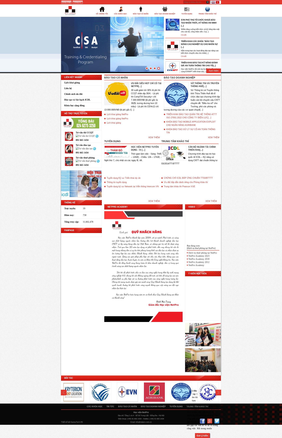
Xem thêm (214, 71)
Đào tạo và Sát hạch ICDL (77, 100)
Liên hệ (68, 88)
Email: (132, 422)
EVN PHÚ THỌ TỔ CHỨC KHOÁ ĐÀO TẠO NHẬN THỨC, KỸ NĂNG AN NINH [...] (199, 23)
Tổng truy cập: (71, 222)
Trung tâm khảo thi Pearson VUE (179, 186)
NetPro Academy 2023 (198, 256)
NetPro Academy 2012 (198, 262)
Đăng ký (77, 2)
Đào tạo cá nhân (116, 77)
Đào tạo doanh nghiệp (179, 77)
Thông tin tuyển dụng (117, 182)
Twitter (216, 421)
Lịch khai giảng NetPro (117, 114)
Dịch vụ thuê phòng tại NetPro (202, 253)
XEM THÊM (154, 137)
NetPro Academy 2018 (198, 259)
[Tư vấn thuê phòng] (86, 161)
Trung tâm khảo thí (175, 141)
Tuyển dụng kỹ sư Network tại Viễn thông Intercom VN (133, 186)
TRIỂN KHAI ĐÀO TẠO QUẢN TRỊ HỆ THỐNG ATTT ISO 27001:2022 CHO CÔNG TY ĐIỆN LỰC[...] (191, 116)
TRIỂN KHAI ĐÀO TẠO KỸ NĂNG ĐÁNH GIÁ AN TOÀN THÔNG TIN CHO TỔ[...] (199, 64)
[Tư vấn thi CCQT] (85, 136)
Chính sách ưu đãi (73, 94)
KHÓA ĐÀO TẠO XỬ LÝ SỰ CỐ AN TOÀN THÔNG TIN (190, 131)
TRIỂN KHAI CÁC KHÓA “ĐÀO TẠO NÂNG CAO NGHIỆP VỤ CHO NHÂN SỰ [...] (199, 44)
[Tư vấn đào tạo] (84, 148)
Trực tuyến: (70, 208)
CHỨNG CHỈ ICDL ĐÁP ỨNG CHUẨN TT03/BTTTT (188, 178)
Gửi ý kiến (202, 435)
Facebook (202, 421)
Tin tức (110, 406)
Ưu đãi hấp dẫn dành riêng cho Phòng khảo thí (186, 182)
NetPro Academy (196, 265)
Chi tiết (183, 35)
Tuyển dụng (112, 141)
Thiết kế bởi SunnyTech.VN (72, 422)
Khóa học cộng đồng (74, 105)
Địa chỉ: (121, 415)
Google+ (209, 421)
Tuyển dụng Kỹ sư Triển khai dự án (124, 178)
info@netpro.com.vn (144, 422)
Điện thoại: (122, 419)
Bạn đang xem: (193, 245)
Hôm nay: (69, 215)
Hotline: (146, 419)
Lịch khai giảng (72, 82)
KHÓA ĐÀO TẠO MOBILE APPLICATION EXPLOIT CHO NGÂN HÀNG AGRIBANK (191, 123)
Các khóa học (94, 406)
